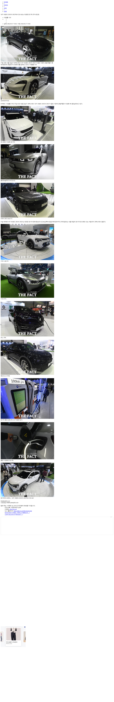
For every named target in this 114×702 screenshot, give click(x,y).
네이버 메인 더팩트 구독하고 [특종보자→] (17, 512)
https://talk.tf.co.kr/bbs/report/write (23, 511)
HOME (6, 2)
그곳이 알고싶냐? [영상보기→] (14, 514)
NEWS (6, 5)
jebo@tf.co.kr (13, 509)
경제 (5, 11)
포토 (5, 8)
